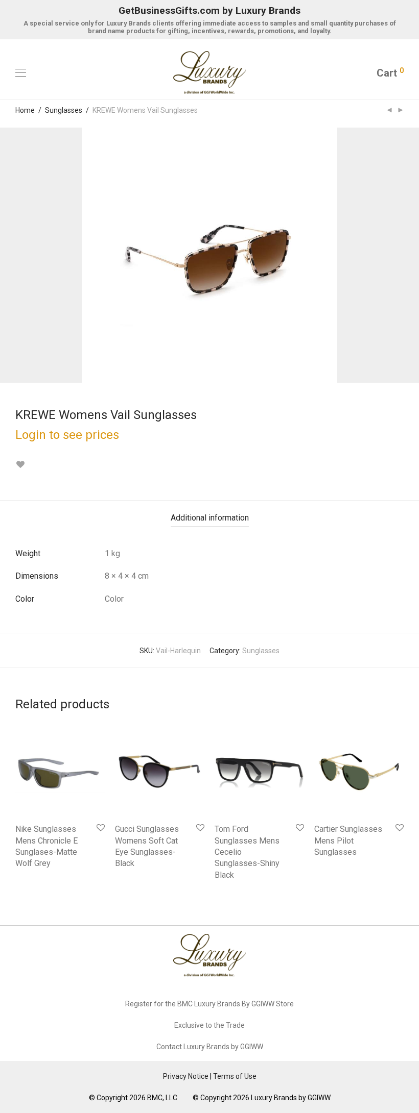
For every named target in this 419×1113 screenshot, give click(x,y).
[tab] (210, 518)
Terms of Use (235, 1076)
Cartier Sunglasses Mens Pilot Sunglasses (348, 840)
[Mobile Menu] (20, 73)
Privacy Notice (185, 1076)
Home (25, 110)
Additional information (210, 518)
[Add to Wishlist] (20, 464)
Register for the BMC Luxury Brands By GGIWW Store (209, 1004)
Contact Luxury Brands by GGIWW (209, 1047)
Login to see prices (67, 435)
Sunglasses (63, 110)
